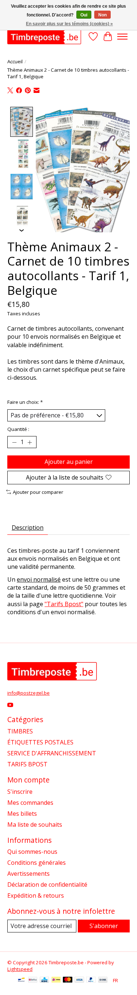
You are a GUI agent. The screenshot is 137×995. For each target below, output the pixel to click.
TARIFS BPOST (27, 764)
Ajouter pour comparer (38, 492)
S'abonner (104, 926)
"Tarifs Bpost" (64, 604)
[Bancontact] (21, 980)
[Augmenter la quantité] (29, 442)
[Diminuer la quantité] (14, 442)
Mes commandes (30, 803)
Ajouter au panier (69, 462)
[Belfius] (32, 980)
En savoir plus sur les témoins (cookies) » (69, 23)
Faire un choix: (25, 402)
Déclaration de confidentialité (47, 885)
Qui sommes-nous (32, 852)
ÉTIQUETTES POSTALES (40, 742)
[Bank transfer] (103, 980)
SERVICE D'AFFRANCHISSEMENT (51, 753)
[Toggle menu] (122, 36)
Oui (83, 15)
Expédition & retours (35, 895)
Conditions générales (36, 863)
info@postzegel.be (28, 693)
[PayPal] (91, 980)
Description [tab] (27, 527)
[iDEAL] (56, 980)
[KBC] (44, 980)
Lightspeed (20, 969)
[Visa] (79, 980)
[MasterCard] (67, 980)
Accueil (15, 61)
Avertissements (28, 874)
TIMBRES (20, 731)
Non (102, 15)
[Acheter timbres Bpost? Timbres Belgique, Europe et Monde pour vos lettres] (44, 36)
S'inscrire (20, 792)
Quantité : (18, 429)
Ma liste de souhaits (34, 825)
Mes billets (22, 814)
